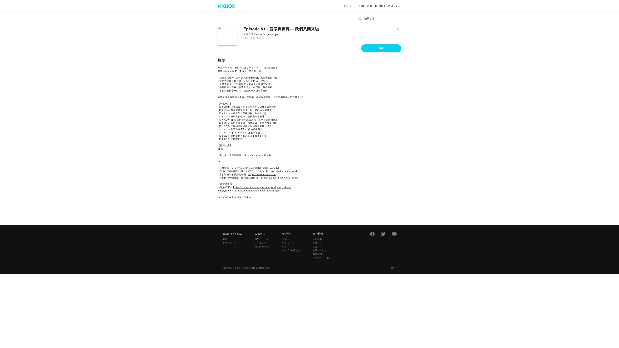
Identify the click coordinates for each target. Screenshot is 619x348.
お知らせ (317, 242)
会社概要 (317, 239)
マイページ (350, 6)
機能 (369, 6)
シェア (398, 28)
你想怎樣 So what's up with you (261, 34)
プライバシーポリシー (324, 257)
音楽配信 (317, 254)
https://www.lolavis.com (262, 174)
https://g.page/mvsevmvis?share (279, 177)
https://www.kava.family (257, 155)
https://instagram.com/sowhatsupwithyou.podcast (262, 187)
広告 (315, 246)
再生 (381, 48)
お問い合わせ (319, 250)
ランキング (260, 242)
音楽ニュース (261, 239)
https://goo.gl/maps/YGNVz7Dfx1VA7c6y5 (255, 167)
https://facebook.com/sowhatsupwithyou (257, 190)
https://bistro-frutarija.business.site (278, 171)
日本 (392, 268)
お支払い (286, 239)
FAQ (361, 6)
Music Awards (262, 246)
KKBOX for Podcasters (388, 6)
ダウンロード (229, 242)
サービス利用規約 (291, 250)
